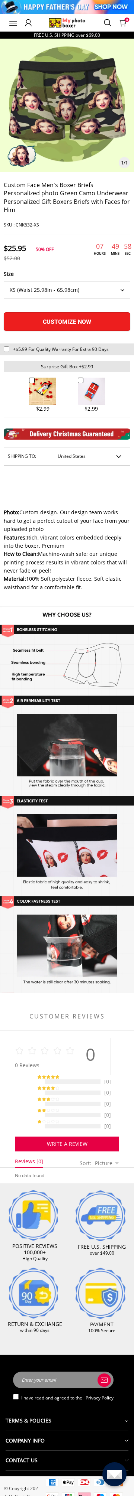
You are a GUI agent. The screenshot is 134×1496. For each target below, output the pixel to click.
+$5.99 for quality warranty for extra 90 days (61, 349)
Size (9, 273)
